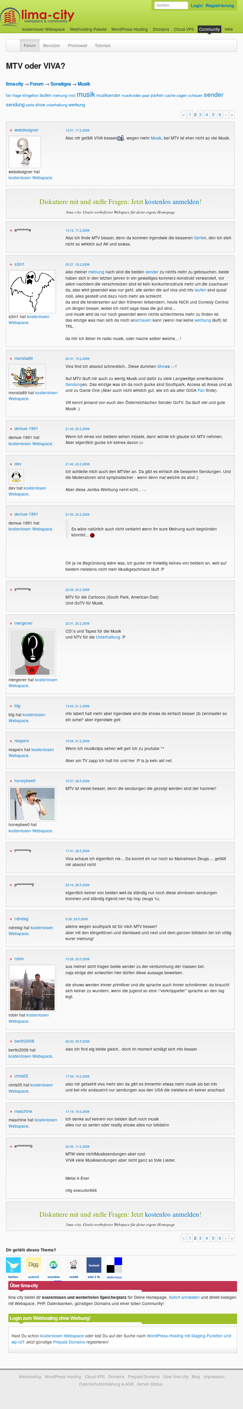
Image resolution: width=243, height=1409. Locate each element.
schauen (195, 95)
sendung (15, 104)
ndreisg (21, 918)
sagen (182, 95)
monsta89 (24, 358)
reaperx (22, 740)
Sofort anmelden (184, 1297)
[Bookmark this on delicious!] (116, 1278)
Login (197, 5)
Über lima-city (175, 1376)
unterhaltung (56, 105)
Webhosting (30, 1376)
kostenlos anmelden (172, 201)
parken (157, 95)
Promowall (77, 45)
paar (146, 95)
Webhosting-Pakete (88, 29)
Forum (30, 45)
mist (72, 95)
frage (16, 95)
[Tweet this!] (16, 1278)
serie (30, 105)
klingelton (30, 95)
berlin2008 (24, 1041)
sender (213, 94)
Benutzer (51, 45)
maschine (23, 1111)
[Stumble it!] (56, 1278)
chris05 (21, 1076)
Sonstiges (60, 83)
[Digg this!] (36, 1278)
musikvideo (131, 95)
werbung (76, 104)
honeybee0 (25, 780)
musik (86, 94)
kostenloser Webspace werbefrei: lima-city (59, 17)
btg (17, 705)
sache (170, 95)
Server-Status (149, 1384)
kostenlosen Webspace (30, 177)
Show (162, 366)
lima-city (14, 83)
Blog (196, 1376)
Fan (201, 390)
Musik (84, 83)
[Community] (16, 42)
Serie (199, 238)
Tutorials (103, 45)
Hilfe (229, 29)
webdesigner (27, 130)
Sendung (73, 384)
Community (209, 29)
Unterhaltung (108, 637)
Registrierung (220, 5)
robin (19, 958)
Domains (161, 29)
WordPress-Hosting (129, 29)
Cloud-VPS (184, 29)
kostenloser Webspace (43, 29)
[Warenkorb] (237, 26)
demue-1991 (26, 428)
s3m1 (20, 264)
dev (18, 464)
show (40, 105)
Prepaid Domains (69, 1342)
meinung (59, 95)
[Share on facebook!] (97, 1278)
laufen (45, 95)
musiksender (108, 95)
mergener (24, 623)
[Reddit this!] (76, 1278)
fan (8, 95)
